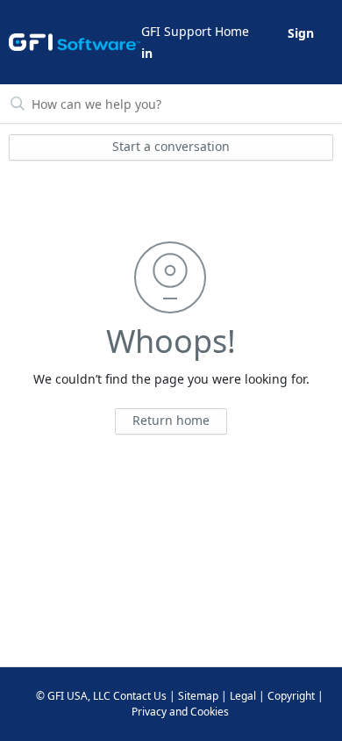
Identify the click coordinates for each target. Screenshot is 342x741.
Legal (243, 695)
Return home (171, 420)
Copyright (291, 695)
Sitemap (198, 695)
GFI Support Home (195, 31)
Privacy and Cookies (180, 711)
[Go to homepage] (74, 42)
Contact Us (140, 695)
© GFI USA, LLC (73, 695)
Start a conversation (171, 146)
